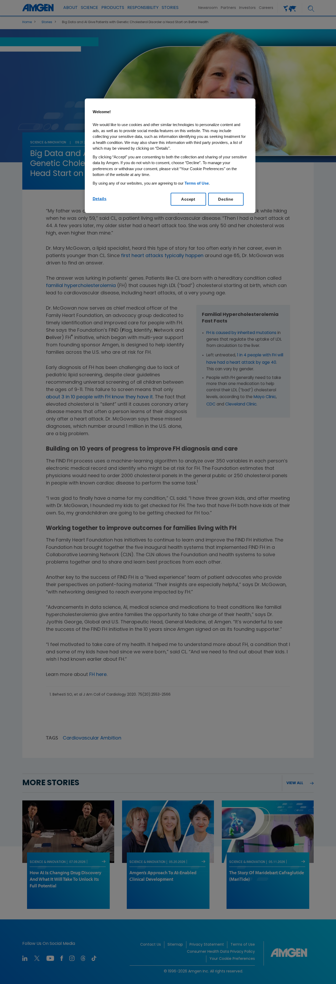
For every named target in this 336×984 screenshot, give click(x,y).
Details (100, 198)
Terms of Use (197, 183)
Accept (188, 199)
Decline (225, 199)
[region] (170, 155)
